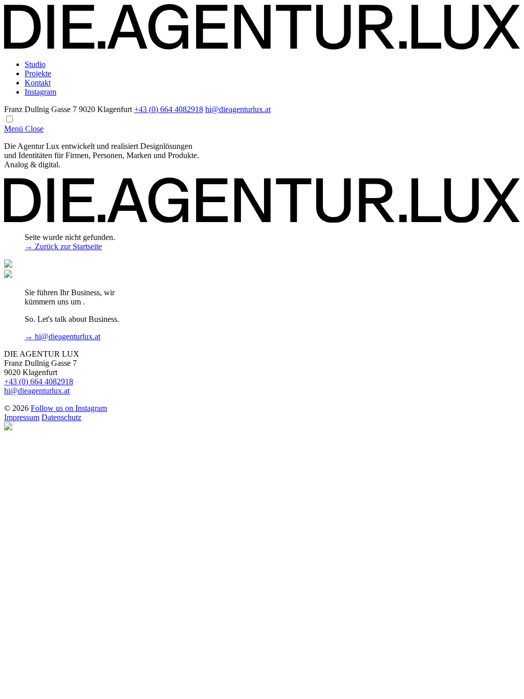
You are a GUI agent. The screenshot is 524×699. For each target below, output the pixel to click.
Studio (35, 64)
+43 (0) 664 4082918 (168, 109)
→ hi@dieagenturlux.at (62, 336)
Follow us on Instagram (69, 408)
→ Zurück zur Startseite (63, 246)
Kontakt (38, 82)
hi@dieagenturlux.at (238, 109)
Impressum (21, 417)
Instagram (40, 92)
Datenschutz (61, 417)
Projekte (38, 73)
